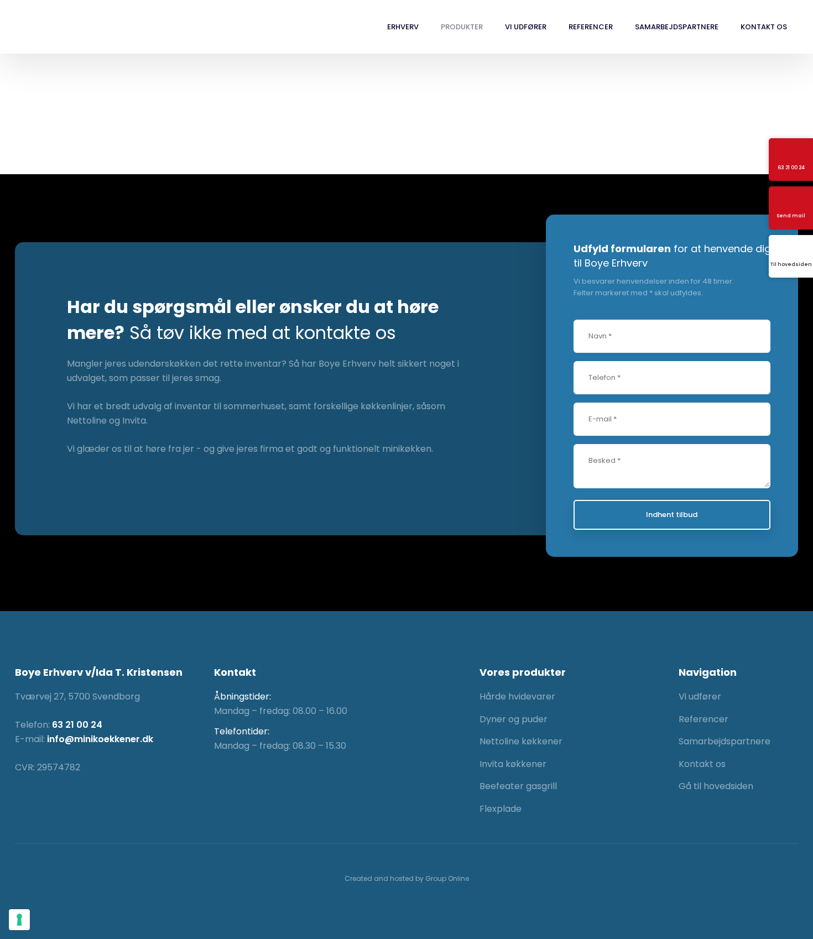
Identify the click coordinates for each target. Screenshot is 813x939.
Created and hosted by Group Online (407, 878)
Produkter (462, 27)
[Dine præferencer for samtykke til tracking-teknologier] (19, 919)
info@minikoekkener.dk (100, 739)
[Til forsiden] (66, 27)
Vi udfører (525, 27)
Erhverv (403, 27)
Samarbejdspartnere (676, 27)
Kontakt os (764, 27)
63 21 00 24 (77, 724)
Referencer (591, 27)
